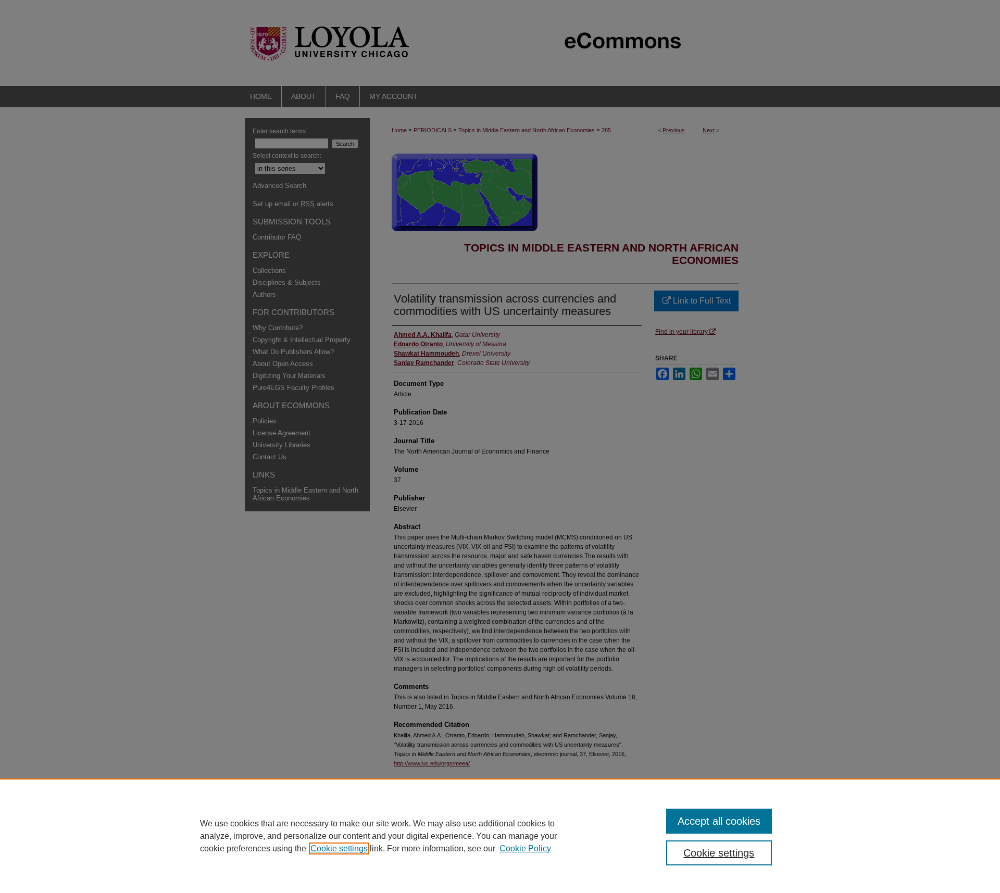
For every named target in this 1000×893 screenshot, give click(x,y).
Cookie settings (339, 848)
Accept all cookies (719, 821)
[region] (500, 835)
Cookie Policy (525, 848)
